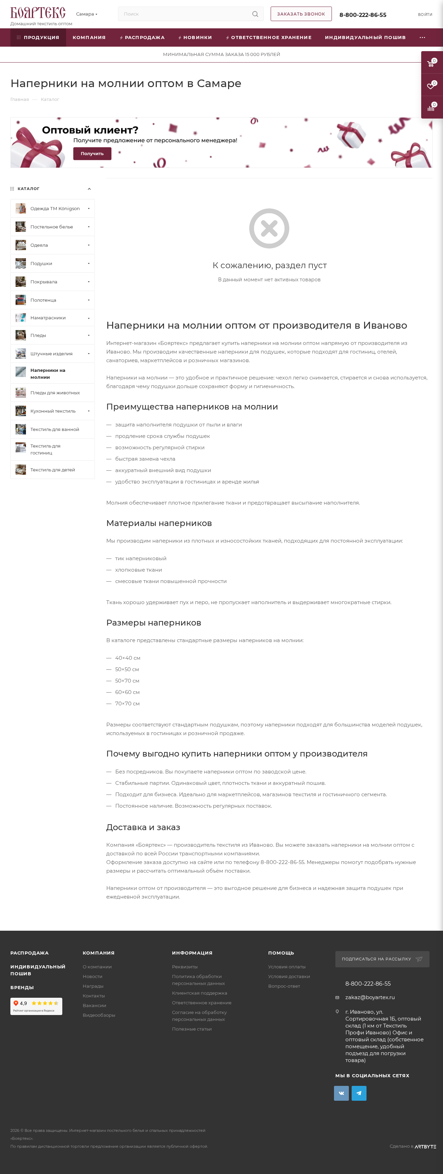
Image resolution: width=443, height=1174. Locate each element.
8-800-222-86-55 (363, 15)
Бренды (22, 987)
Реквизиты (185, 966)
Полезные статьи (192, 1029)
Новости (92, 976)
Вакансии (94, 1005)
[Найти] (255, 14)
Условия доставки (289, 976)
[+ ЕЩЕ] (423, 37)
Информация (192, 953)
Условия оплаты (287, 966)
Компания (99, 953)
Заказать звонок (301, 14)
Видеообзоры (99, 1015)
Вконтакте (341, 1093)
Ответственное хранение (202, 1002)
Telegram (359, 1093)
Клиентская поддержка (199, 993)
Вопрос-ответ (284, 986)
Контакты (94, 995)
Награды (93, 986)
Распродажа (29, 953)
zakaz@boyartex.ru (370, 997)
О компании (97, 966)
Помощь (281, 953)
